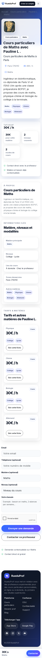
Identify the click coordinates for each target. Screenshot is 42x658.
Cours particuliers (18, 12)
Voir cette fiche (14, 348)
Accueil (4, 12)
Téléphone (11, 460)
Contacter (33, 653)
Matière (9, 472)
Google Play (27, 626)
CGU (24, 602)
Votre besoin (7, 497)
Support (26, 610)
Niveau (9, 485)
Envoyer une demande (21, 528)
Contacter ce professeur (21, 537)
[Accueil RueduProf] (9, 4)
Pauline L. (33, 12)
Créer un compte (27, 4)
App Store (11, 626)
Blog (6, 612)
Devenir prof (10, 609)
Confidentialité (28, 606)
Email (3, 448)
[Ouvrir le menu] (38, 4)
